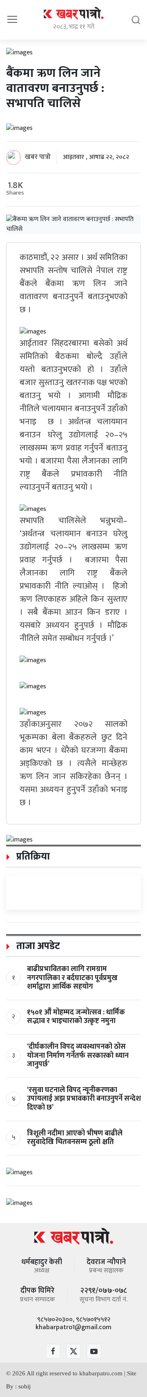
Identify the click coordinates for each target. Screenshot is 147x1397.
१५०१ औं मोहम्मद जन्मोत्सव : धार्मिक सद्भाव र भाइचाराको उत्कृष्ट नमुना (76, 1017)
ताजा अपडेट (37, 946)
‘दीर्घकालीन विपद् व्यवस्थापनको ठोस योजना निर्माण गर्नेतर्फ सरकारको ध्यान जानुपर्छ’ (78, 1055)
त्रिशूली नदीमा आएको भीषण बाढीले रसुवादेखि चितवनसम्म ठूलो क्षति (74, 1137)
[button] (12, 19)
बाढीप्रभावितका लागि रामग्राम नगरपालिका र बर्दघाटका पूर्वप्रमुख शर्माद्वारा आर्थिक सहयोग (72, 978)
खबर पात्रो (38, 157)
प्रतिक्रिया (32, 856)
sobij (24, 1386)
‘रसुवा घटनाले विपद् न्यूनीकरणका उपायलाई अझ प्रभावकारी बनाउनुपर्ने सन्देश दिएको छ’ (84, 1099)
